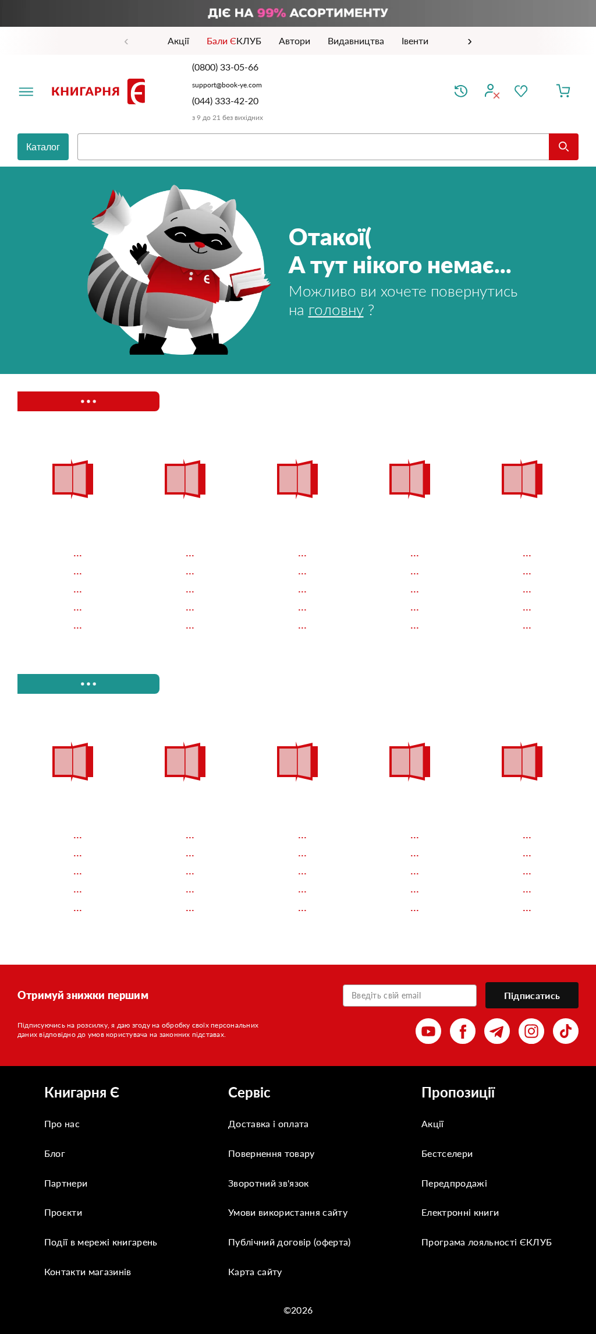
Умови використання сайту (287, 1211)
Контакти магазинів (88, 1271)
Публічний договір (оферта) (289, 1241)
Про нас (62, 1123)
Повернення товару (271, 1153)
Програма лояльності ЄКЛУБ (486, 1241)
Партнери (66, 1182)
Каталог (43, 147)
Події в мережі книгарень (101, 1241)
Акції (432, 1123)
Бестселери (447, 1153)
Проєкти (63, 1211)
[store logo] (100, 91)
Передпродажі (454, 1182)
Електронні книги (460, 1211)
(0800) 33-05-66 (226, 66)
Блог (54, 1153)
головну (336, 309)
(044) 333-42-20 (225, 100)
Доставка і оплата (268, 1123)
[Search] (564, 146)
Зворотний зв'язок (268, 1182)
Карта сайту (255, 1271)
